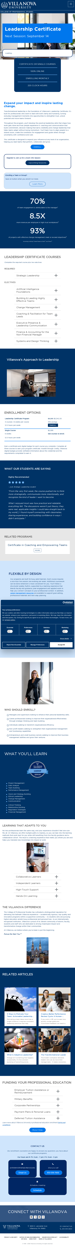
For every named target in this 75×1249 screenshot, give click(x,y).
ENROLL (53, 425)
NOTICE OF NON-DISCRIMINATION (30, 1237)
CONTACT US (67, 1226)
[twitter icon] (35, 1217)
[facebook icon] (31, 1217)
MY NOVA (24, 1239)
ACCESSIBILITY (64, 1237)
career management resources (22, 593)
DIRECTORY (32, 1239)
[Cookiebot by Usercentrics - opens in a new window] (64, 602)
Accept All (61, 645)
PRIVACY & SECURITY (10, 1237)
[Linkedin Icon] (39, 1217)
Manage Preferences (38, 645)
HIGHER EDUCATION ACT (49, 1237)
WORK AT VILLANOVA (45, 1239)
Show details (64, 638)
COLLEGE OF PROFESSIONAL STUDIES (16, 12)
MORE (37, 550)
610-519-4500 (67, 1229)
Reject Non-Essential (14, 645)
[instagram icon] (43, 1217)
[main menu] (71, 4)
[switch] (28, 631)
